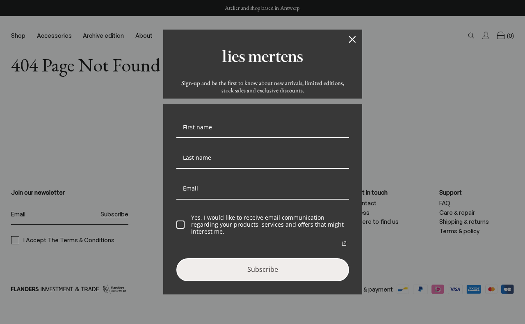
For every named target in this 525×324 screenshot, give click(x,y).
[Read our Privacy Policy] (344, 243)
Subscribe (262, 269)
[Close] (352, 39)
